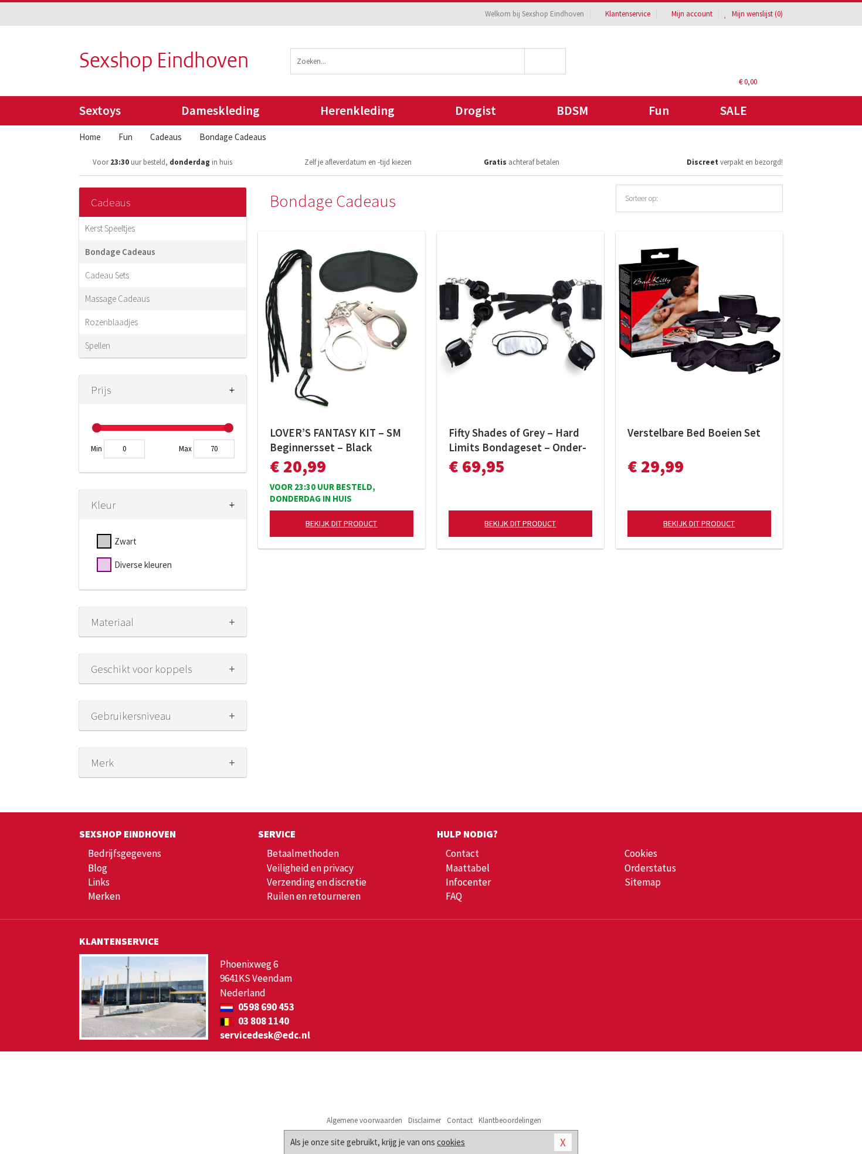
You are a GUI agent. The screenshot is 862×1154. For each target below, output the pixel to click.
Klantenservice (627, 14)
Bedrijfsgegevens (124, 853)
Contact (462, 853)
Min (96, 449)
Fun (659, 110)
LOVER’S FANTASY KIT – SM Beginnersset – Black (335, 439)
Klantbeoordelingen (509, 1120)
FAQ (454, 896)
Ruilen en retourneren (314, 896)
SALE (733, 110)
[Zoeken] (545, 61)
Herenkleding (357, 110)
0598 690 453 (265, 1006)
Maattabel (468, 868)
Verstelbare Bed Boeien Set (694, 432)
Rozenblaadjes (111, 322)
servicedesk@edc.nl (265, 1035)
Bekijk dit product (341, 523)
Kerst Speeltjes (110, 228)
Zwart (125, 541)
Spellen (97, 345)
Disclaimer (424, 1120)
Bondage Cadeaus (120, 251)
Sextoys (100, 110)
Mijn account (691, 14)
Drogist (475, 110)
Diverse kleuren (143, 564)
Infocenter (468, 882)
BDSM (572, 110)
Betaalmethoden (303, 853)
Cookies (641, 853)
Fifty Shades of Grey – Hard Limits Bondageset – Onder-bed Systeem (517, 440)
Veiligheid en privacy (310, 868)
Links (99, 882)
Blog (97, 868)
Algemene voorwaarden (364, 1120)
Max (185, 449)
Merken (104, 896)
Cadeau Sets (107, 275)
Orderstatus (650, 868)
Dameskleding (220, 110)
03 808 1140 (262, 1021)
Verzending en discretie (316, 882)
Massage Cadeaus (117, 298)
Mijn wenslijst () (756, 14)
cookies (451, 1142)
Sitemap (643, 882)
